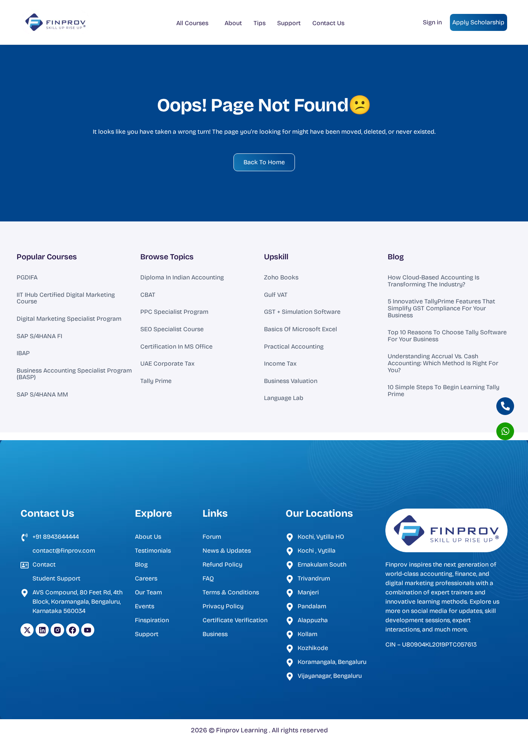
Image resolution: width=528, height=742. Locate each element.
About (233, 23)
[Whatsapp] (505, 431)
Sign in (432, 22)
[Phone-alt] (505, 406)
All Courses (192, 23)
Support (289, 23)
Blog (396, 256)
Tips (260, 23)
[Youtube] (87, 629)
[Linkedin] (42, 629)
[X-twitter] (27, 629)
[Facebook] (72, 629)
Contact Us (328, 23)
